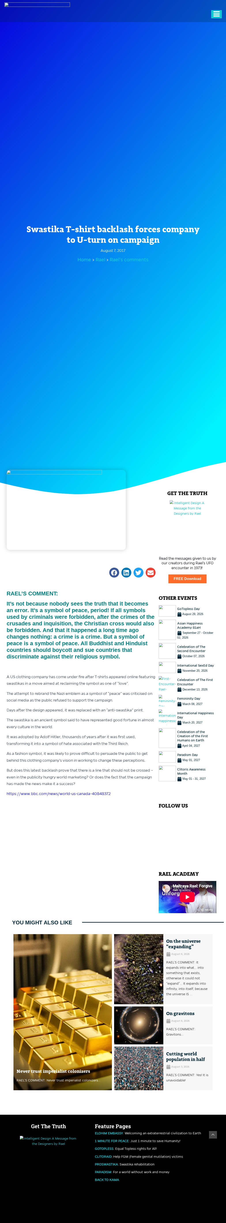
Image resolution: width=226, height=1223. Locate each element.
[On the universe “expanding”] (138, 969)
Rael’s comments (129, 260)
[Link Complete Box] (187, 611)
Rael (101, 260)
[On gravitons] (138, 1025)
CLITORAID (103, 1157)
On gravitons (180, 1013)
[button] (114, 573)
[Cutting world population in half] (138, 1068)
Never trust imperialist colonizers (53, 1071)
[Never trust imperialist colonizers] (62, 1012)
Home (84, 260)
